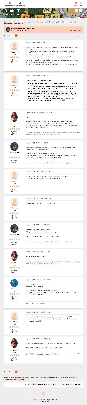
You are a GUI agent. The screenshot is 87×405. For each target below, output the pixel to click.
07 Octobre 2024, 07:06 (38, 280)
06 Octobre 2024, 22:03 (38, 251)
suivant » (78, 31)
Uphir (15, 124)
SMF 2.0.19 (33, 400)
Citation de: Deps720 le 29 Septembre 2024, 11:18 (38, 80)
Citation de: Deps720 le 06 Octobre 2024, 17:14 (38, 229)
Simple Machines (51, 400)
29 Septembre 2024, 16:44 (39, 113)
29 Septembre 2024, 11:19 (39, 75)
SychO (50, 401)
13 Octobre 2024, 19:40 (38, 339)
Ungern (15, 289)
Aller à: (27, 384)
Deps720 (15, 52)
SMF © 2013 (42, 400)
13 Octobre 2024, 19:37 (38, 312)
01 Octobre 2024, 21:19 (38, 143)
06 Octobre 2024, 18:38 (38, 225)
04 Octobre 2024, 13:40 (38, 171)
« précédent (72, 31)
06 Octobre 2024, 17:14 (38, 198)
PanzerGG (16, 31)
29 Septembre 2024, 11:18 (39, 42)
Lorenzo (72, 22)
